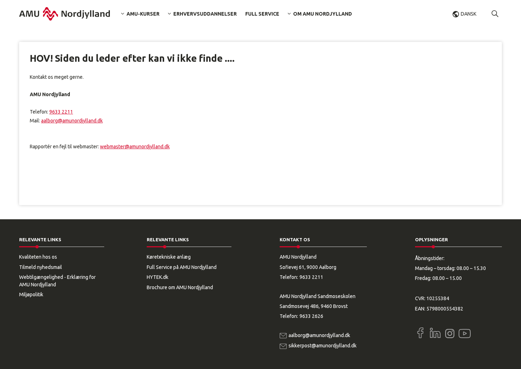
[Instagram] (449, 333)
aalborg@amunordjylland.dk (72, 120)
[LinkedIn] (435, 332)
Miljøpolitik (31, 294)
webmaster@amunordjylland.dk (135, 146)
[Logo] (64, 14)
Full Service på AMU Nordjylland (182, 267)
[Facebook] (420, 332)
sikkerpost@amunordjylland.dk (322, 345)
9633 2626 (311, 316)
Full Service (262, 14)
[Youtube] (465, 332)
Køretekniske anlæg (169, 257)
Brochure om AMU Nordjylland (180, 287)
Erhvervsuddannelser (205, 14)
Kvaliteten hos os (38, 257)
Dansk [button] (468, 14)
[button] (495, 14)
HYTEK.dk (157, 277)
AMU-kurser (143, 14)
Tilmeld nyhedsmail (40, 267)
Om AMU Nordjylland (322, 14)
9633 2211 (61, 112)
